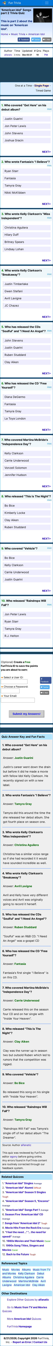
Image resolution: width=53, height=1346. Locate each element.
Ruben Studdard (15, 355)
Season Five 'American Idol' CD (24, 1214)
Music (5, 1269)
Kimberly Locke (15, 513)
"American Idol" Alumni (19, 1187)
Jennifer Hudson (16, 475)
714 (46, 55)
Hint (49, 109)
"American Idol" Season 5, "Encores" (27, 1201)
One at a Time (23, 85)
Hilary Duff (12, 234)
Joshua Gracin (14, 140)
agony (14, 1156)
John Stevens (14, 133)
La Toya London (15, 418)
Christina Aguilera (16, 227)
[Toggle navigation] (47, 3)
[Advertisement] (26, 69)
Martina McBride (28, 1281)
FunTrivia (19, 1326)
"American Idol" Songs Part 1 (22, 1209)
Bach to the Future (17, 1254)
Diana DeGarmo (15, 397)
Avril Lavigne (13, 298)
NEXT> (46, 151)
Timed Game (43, 90)
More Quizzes (24, 1318)
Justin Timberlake (16, 284)
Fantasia (10, 178)
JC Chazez (12, 305)
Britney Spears (14, 242)
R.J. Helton (12, 636)
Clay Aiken (12, 362)
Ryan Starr (11, 171)
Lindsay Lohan (14, 249)
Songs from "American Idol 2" (22, 1223)
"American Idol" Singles (19, 1183)
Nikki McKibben (15, 192)
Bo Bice (10, 505)
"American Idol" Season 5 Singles (25, 1192)
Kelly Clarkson (14, 453)
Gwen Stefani (14, 291)
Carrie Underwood (17, 460)
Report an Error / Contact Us (30, 1342)
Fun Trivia (14, 3)
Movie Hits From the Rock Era (23, 1227)
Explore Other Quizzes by (28, 1299)
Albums (26, 1269)
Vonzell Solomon (16, 468)
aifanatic (8, 55)
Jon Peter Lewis (15, 126)
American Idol (22, 1284)
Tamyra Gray (13, 185)
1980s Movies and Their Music (25, 1240)
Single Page (41, 85)
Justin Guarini (14, 118)
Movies (15, 1269)
